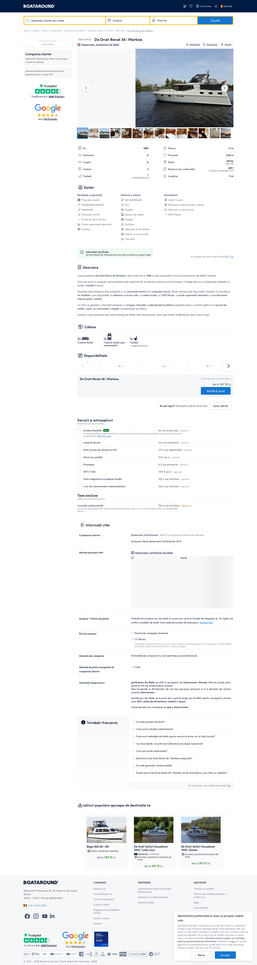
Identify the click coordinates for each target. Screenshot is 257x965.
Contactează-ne (102, 894)
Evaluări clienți (101, 904)
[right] (224, 88)
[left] (86, 88)
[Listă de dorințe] (191, 6)
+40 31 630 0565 (37, 905)
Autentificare (201, 907)
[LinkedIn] (52, 915)
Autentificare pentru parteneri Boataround (154, 890)
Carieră (97, 923)
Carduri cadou (101, 918)
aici (233, 941)
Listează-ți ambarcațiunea (153, 897)
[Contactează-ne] (185, 6)
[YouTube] (44, 915)
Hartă (228, 44)
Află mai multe (104, 435)
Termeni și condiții (204, 888)
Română (228, 6)
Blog (196, 902)
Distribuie (195, 44)
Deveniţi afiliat (146, 902)
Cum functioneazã (103, 899)
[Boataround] (39, 6)
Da (231, 256)
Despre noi (99, 888)
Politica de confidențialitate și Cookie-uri (210, 895)
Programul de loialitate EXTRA (106, 911)
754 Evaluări (50, 119)
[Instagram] (36, 915)
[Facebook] (27, 915)
